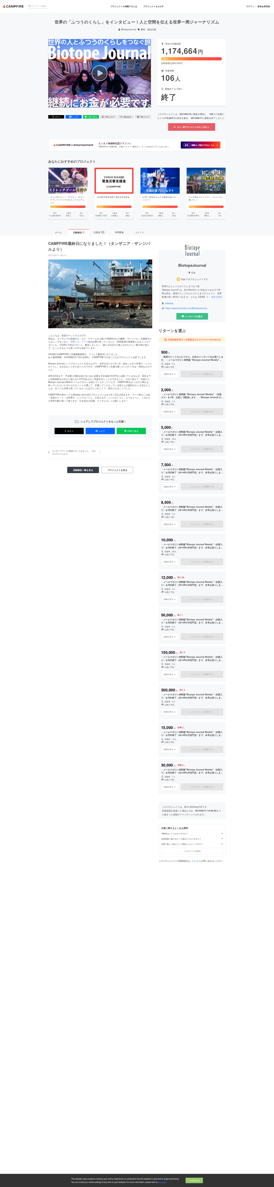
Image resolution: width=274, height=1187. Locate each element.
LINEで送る (93, 116)
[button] (200, 145)
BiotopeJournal (128, 29)
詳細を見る (168, 373)
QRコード (144, 116)
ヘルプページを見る (192, 851)
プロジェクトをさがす (153, 6)
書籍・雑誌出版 (148, 29)
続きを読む (217, 296)
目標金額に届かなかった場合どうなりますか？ (181, 839)
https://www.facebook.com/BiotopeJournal (186, 308)
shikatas (169, 303)
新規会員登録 (264, 6)
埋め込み (127, 116)
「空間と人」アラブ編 (79, 341)
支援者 (99, 232)
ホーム (58, 232)
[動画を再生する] (100, 73)
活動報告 (78, 232)
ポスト (58, 116)
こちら (193, 860)
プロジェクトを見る (117, 470)
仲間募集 (119, 232)
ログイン (250, 6)
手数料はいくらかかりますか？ (174, 833)
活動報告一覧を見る (83, 470)
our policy (162, 1182)
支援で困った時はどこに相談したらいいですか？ (182, 844)
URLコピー (110, 116)
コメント (139, 232)
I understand (194, 1180)
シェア (75, 116)
